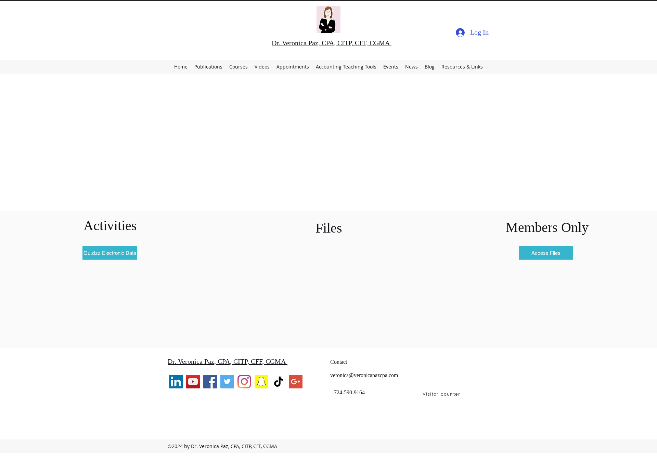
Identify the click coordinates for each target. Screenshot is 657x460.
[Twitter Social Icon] (227, 381)
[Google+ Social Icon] (295, 381)
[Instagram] (244, 381)
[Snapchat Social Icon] (261, 381)
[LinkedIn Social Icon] (176, 381)
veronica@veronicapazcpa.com (364, 375)
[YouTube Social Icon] (193, 381)
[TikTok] (278, 381)
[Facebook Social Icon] (210, 381)
